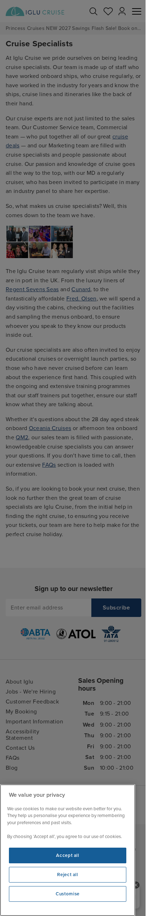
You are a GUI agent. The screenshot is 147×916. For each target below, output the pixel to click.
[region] (67, 850)
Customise (68, 894)
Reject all (67, 875)
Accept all (67, 855)
